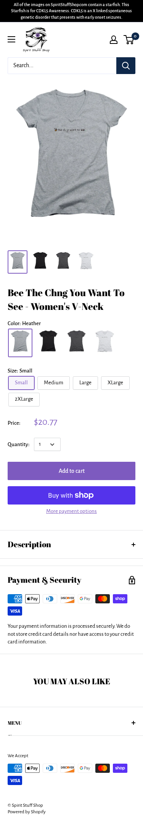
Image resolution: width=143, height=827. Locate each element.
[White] (105, 343)
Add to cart (72, 471)
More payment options (71, 511)
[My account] (113, 39)
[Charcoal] (76, 343)
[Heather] (20, 343)
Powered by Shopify (27, 811)
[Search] (125, 65)
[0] (129, 39)
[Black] (48, 343)
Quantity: (18, 444)
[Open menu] (11, 39)
